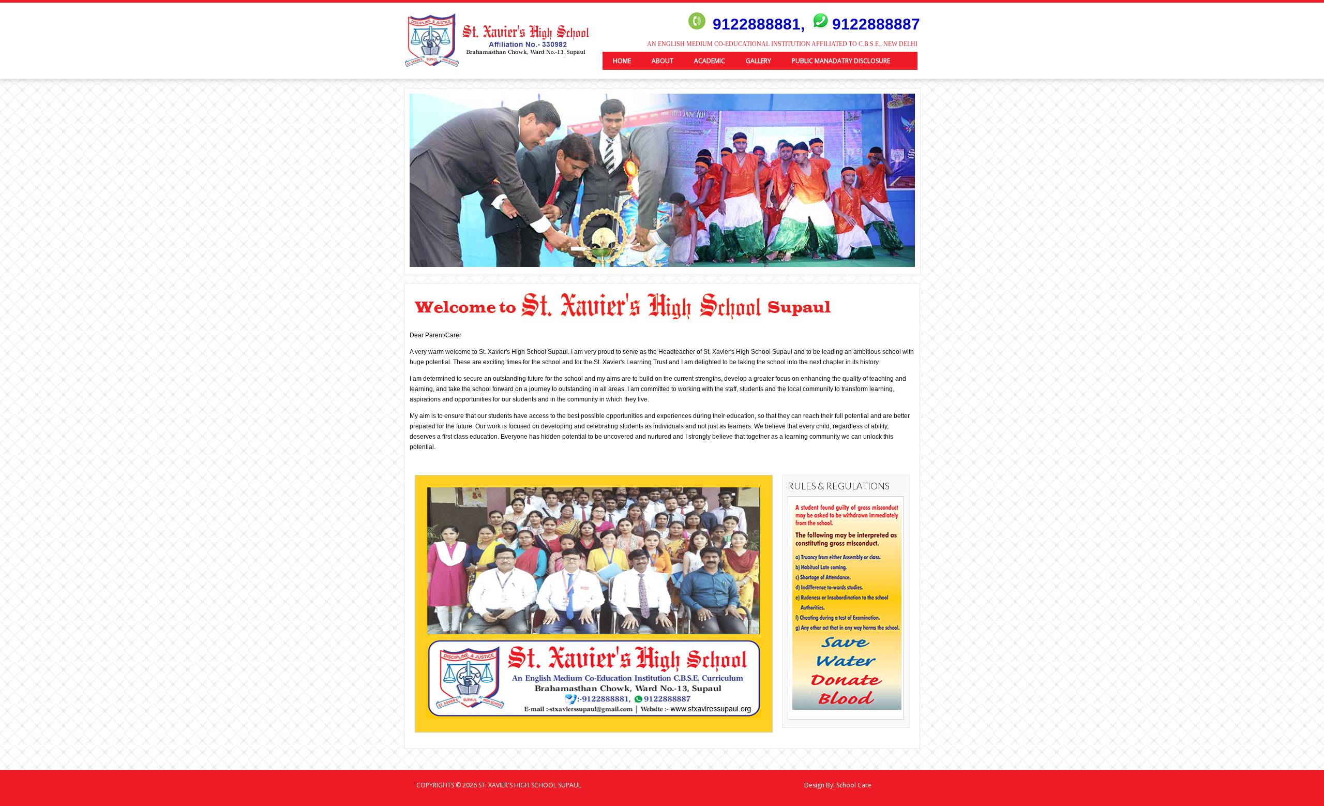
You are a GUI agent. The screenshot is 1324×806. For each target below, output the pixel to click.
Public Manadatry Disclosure (841, 60)
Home (622, 60)
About (662, 60)
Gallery (758, 60)
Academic (709, 60)
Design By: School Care (837, 785)
